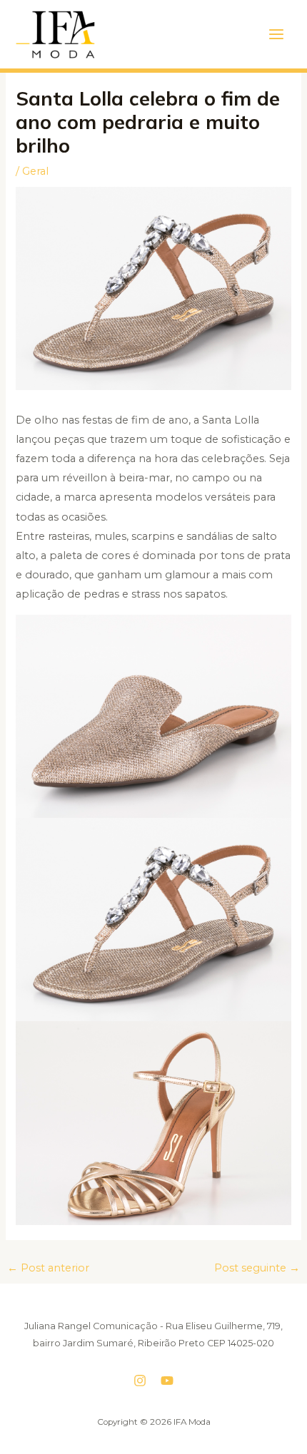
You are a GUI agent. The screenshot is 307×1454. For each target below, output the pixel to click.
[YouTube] (167, 1380)
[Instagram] (140, 1380)
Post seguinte (257, 1267)
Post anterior (48, 1267)
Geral (35, 171)
